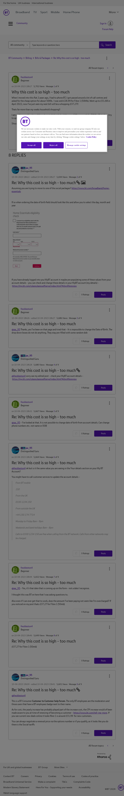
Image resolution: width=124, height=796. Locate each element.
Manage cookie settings (76, 145)
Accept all (31, 145)
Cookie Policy (91, 137)
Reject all (53, 145)
